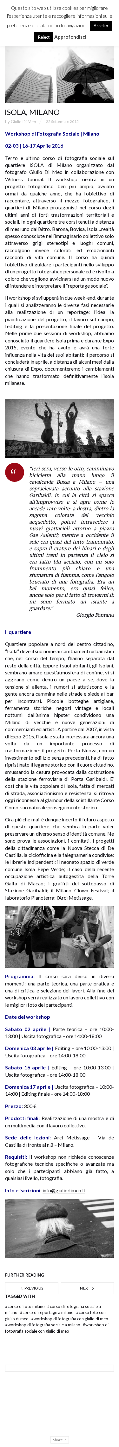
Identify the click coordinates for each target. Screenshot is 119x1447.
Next (85, 1288)
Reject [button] (44, 37)
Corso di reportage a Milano (47, 1312)
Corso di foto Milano (25, 1306)
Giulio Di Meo (23, 121)
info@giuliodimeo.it (64, 1190)
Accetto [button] (101, 25)
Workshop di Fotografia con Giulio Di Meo (69, 1318)
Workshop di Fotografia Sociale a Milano (43, 1324)
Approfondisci (70, 37)
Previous (33, 1288)
